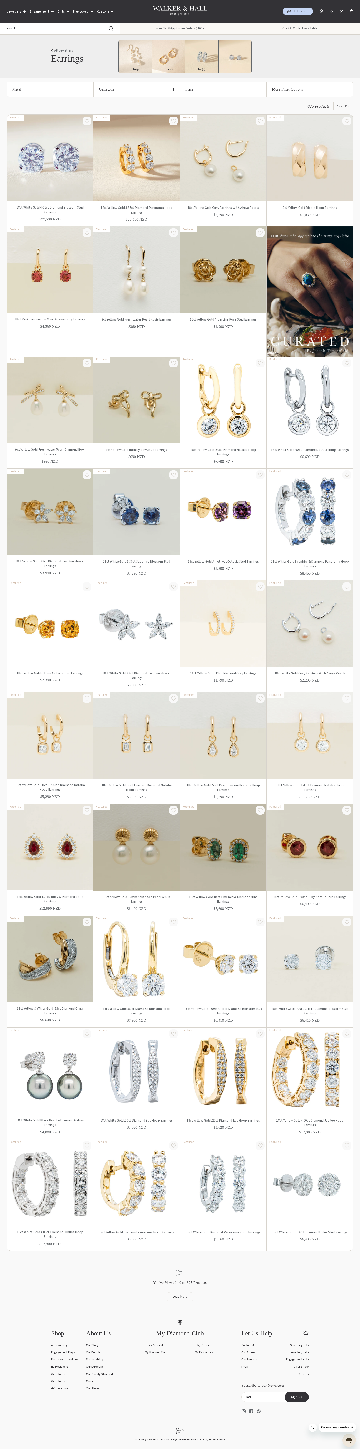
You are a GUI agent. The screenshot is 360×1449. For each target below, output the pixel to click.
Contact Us (248, 1345)
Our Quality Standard (99, 1374)
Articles (304, 1374)
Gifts (61, 11)
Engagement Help (297, 1359)
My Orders (204, 1345)
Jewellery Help (299, 1352)
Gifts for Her (59, 1374)
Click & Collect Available (300, 28)
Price (189, 89)
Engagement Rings (63, 1352)
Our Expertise (95, 1367)
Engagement (39, 11)
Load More (180, 1296)
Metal (16, 89)
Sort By (343, 106)
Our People (93, 1352)
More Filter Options (287, 89)
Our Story (92, 1345)
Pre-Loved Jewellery (64, 1359)
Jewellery (14, 11)
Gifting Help (301, 1367)
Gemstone (106, 89)
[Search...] (111, 28)
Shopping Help (299, 1345)
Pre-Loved (81, 11)
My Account (156, 1345)
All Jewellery (63, 51)
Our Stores (93, 1388)
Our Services (249, 1359)
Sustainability (94, 1359)
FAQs (244, 1367)
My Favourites (204, 1352)
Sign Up (296, 1397)
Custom (103, 11)
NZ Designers (59, 1367)
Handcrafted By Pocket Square (208, 1439)
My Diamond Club (155, 1352)
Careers (91, 1381)
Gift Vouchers (60, 1388)
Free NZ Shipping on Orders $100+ (179, 28)
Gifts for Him (59, 1381)
